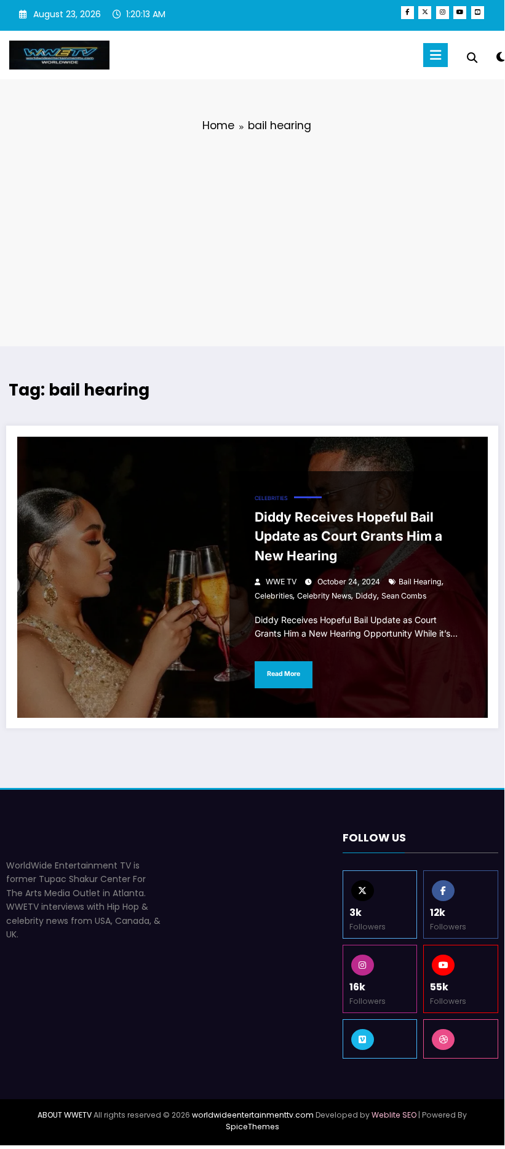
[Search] (472, 57)
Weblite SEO (394, 1115)
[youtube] (459, 12)
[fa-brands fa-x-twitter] (424, 12)
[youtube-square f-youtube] (477, 12)
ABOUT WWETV (65, 1115)
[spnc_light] (500, 57)
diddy (366, 595)
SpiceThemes (252, 1126)
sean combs (403, 595)
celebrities (274, 595)
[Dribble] (460, 1039)
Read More (283, 674)
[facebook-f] (407, 12)
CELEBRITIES (271, 498)
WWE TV (281, 581)
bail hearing (420, 581)
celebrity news (324, 595)
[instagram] (442, 12)
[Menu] (435, 55)
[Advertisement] (252, 237)
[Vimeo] (380, 1039)
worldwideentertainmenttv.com (253, 1115)
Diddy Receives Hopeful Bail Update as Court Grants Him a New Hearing (348, 536)
